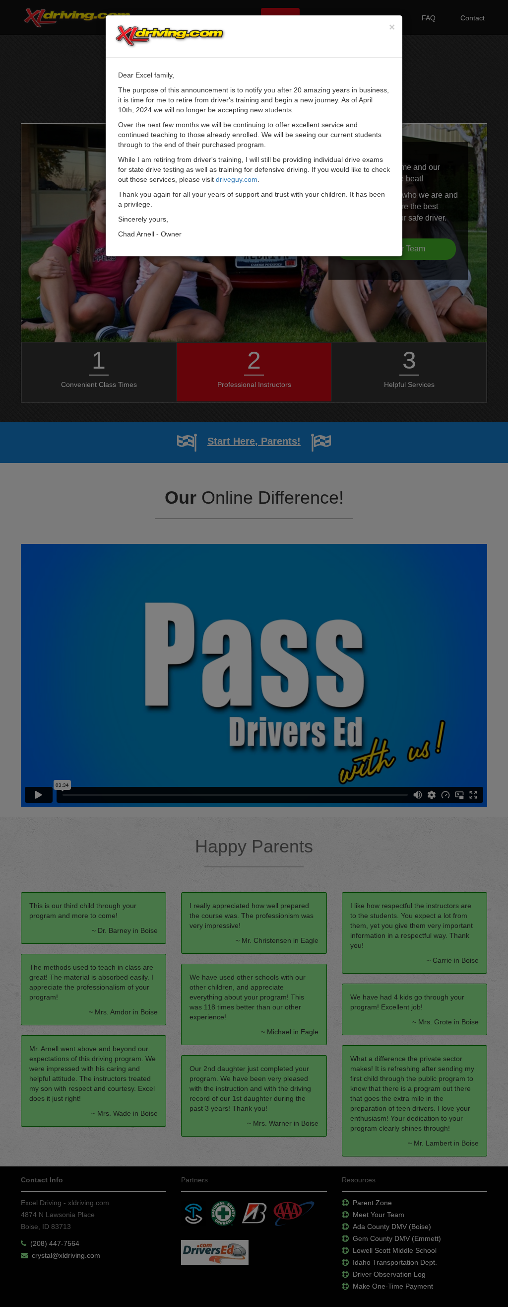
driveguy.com (236, 179)
